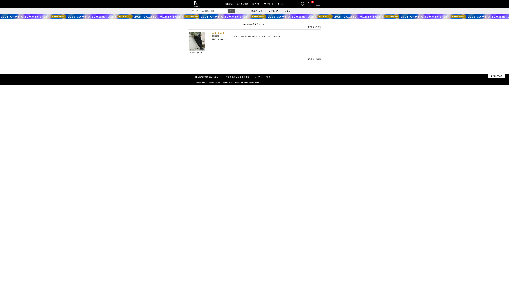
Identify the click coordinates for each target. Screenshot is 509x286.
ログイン (256, 4)
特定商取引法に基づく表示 (237, 77)
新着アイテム (256, 11)
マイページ (268, 4)
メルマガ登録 (242, 4)
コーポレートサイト (262, 77)
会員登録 (228, 4)
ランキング (273, 11)
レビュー (288, 11)
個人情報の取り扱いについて (209, 77)
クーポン (281, 4)
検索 (231, 11)
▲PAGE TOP (496, 76)
